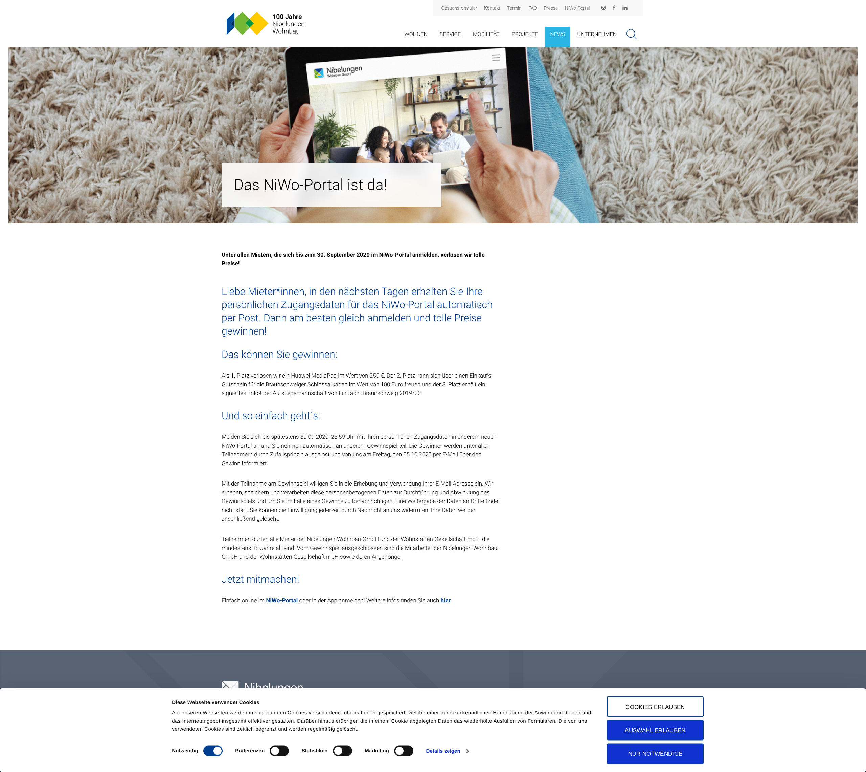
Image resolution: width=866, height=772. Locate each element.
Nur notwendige (655, 754)
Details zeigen (443, 751)
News (557, 34)
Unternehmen (597, 34)
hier (445, 600)
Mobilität (486, 34)
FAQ (532, 8)
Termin (514, 8)
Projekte (525, 34)
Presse (551, 8)
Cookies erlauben (655, 707)
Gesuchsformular (459, 8)
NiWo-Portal (577, 8)
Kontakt (492, 8)
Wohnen (415, 34)
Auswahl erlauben (655, 730)
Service (450, 34)
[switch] (279, 750)
